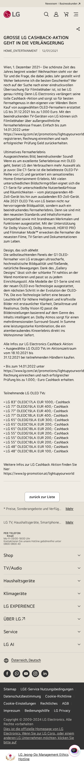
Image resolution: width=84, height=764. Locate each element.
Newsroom (51, 3)
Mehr (69, 509)
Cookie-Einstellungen (20, 703)
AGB (65, 703)
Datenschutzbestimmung (22, 696)
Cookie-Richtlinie (58, 696)
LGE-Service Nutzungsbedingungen (47, 689)
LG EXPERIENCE (19, 606)
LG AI (9, 644)
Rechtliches (49, 703)
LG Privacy (62, 710)
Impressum (12, 710)
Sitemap (10, 689)
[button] (46, 14)
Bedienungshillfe (37, 710)
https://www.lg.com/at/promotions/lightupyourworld (44, 134)
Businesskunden (68, 3)
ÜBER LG (12, 618)
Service (10, 631)
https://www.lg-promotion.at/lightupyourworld (39, 473)
